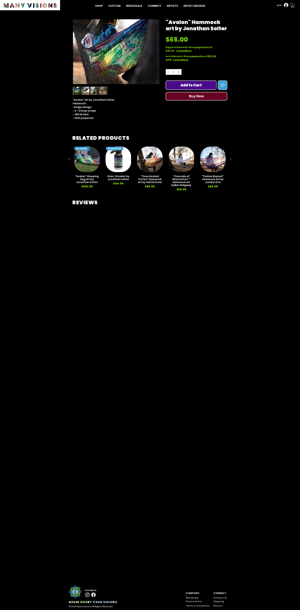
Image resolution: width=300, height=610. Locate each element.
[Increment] (179, 72)
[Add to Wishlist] (222, 85)
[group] (150, 169)
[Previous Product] (69, 159)
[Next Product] (231, 159)
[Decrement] (168, 72)
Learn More (196, 50)
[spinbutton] (173, 72)
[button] (98, 6)
